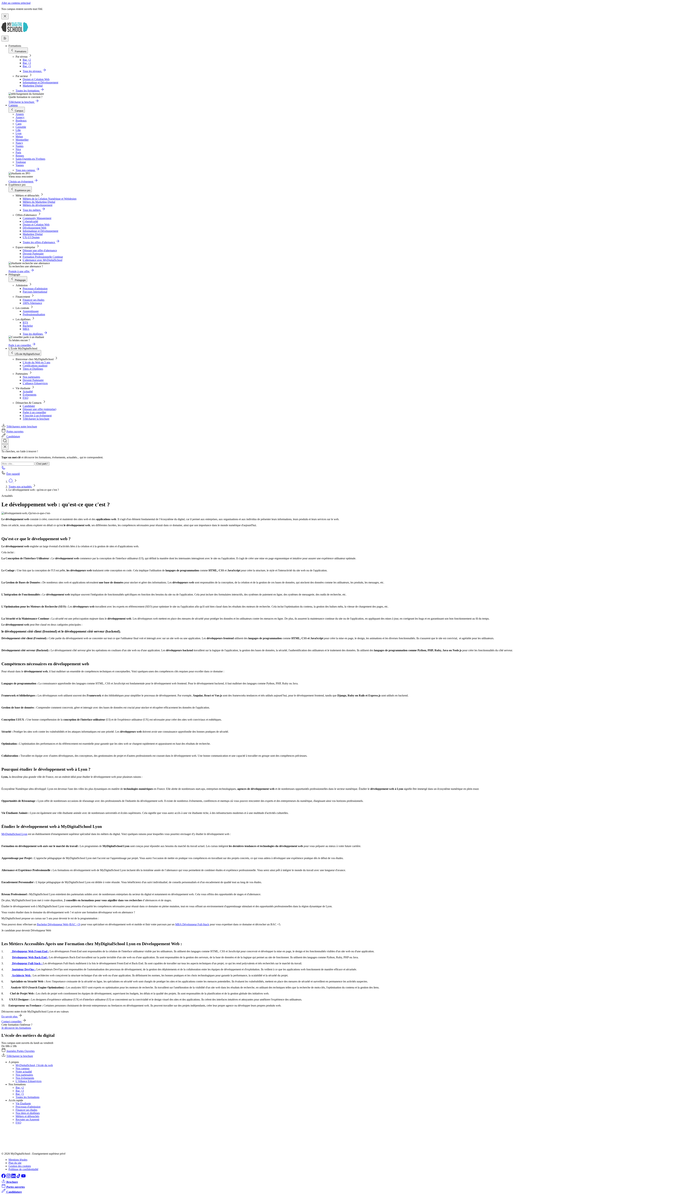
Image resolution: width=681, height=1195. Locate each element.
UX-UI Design (31, 237)
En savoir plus (9, 1016)
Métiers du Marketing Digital (39, 201)
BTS (25, 322)
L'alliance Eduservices (35, 383)
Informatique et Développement (40, 82)
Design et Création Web (36, 79)
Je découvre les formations (16, 1027)
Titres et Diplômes (33, 368)
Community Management (37, 218)
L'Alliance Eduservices (28, 1081)
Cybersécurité (30, 221)
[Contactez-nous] (3, 468)
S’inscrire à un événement (37, 415)
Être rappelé (13, 473)
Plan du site (15, 1162)
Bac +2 (27, 59)
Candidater (29, 405)
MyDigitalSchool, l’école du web (34, 1065)
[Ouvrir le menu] (5, 38)
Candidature (13, 436)
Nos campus (22, 1068)
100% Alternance (32, 303)
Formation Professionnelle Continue (43, 256)
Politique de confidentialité (23, 1169)
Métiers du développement (37, 205)
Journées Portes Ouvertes (20, 1051)
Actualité (28, 391)
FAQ (25, 397)
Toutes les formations (27, 1097)
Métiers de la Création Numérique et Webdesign (49, 198)
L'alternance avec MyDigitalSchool (42, 260)
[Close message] (5, 16)
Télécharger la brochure (36, 418)
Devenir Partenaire (33, 253)
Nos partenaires (31, 376)
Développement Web (34, 227)
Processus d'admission (35, 288)
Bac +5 (27, 66)
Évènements (29, 394)
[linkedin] (13, 1177)
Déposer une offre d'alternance (40, 250)
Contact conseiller (11, 1021)
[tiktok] (18, 1177)
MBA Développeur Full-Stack (192, 924)
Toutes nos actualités (20, 486)
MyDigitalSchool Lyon (14, 834)
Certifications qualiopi (35, 365)
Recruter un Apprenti (27, 1119)
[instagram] (8, 1177)
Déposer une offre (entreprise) (39, 409)
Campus (13, 105)
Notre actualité (24, 1071)
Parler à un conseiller (34, 412)
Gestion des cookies (20, 1166)
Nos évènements (25, 1077)
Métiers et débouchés (27, 1116)
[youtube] (23, 1177)
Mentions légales (18, 1159)
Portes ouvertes (14, 431)
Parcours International (35, 291)
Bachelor (28, 325)
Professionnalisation (34, 314)
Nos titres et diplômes (28, 1113)
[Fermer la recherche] (5, 447)
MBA (26, 328)
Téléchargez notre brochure (21, 426)
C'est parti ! (42, 463)
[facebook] (3, 1177)
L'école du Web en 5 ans (36, 362)
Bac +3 (27, 62)
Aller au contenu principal (16, 2)
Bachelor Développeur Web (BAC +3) (58, 924)
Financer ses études (33, 299)
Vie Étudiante (23, 1103)
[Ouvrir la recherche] (5, 441)
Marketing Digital (33, 85)
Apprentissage (31, 311)
